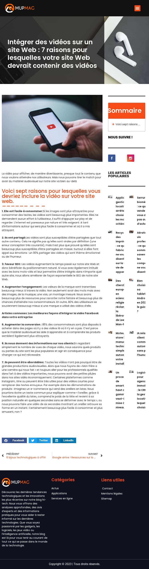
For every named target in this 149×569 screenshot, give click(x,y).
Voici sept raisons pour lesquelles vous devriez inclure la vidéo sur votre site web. (129, 124)
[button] (137, 8)
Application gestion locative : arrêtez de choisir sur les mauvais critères (124, 211)
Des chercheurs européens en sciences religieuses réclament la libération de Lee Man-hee (123, 302)
